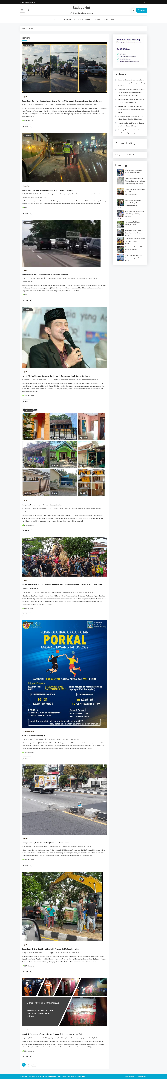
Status (97, 19)
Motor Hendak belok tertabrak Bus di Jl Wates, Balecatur (45, 274)
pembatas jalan (76, 846)
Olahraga (65, 739)
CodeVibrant (81, 1077)
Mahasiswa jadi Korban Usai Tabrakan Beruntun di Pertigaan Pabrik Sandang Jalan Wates (135, 181)
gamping (73, 104)
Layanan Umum (67, 19)
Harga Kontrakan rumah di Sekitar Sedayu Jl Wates (42, 505)
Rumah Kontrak (90, 508)
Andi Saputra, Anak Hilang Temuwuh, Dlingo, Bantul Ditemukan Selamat (133, 202)
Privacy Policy (109, 19)
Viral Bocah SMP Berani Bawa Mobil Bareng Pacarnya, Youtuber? (134, 213)
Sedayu (98, 508)
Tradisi (90, 592)
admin (38, 1038)
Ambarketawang (60, 104)
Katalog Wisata (141, 1077)
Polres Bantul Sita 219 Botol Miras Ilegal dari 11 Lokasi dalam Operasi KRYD (131, 101)
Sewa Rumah (26, 512)
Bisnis (25, 500)
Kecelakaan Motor (27, 281)
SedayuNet (81, 7)
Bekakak (65, 592)
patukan (85, 1038)
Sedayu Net (39, 104)
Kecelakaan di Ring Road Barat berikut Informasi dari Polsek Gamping (50, 949)
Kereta (68, 1038)
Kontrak (67, 508)
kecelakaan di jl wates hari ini (92, 194)
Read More (26, 126)
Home (55, 19)
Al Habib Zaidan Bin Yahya (67, 379)
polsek (85, 592)
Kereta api (74, 1038)
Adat (60, 592)
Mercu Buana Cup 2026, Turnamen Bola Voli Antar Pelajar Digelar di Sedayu (131, 124)
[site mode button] (133, 10)
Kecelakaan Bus (77, 194)
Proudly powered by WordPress (50, 1077)
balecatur (58, 278)
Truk (95, 1038)
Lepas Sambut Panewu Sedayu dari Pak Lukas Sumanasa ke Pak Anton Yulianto (135, 191)
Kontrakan (74, 508)
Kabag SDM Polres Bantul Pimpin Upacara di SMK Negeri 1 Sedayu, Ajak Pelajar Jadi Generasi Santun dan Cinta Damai (131, 92)
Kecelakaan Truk (40, 197)
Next (34, 1065)
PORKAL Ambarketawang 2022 (34, 735)
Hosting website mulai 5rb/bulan (125, 155)
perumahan (81, 508)
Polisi (81, 592)
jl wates (84, 379)
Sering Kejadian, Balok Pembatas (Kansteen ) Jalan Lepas (45, 843)
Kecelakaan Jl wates (90, 104)
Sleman (96, 379)
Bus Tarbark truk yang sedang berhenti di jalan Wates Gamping (47, 190)
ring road (72, 953)
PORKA (71, 739)
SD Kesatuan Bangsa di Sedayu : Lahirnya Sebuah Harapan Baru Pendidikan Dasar (130, 117)
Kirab (76, 592)
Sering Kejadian (86, 846)
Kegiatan (25, 97)
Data (79, 19)
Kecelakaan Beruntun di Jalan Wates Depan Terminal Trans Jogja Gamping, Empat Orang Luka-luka (62, 101)
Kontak (88, 19)
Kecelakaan (26, 186)
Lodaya (80, 1038)
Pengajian (90, 379)
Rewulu (91, 1038)
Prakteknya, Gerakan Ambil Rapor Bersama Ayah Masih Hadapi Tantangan (131, 131)
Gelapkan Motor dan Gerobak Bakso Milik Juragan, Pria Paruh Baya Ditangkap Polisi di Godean (131, 109)
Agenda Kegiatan (28, 731)
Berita (25, 270)
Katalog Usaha (129, 1077)
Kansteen (67, 846)
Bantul (68, 104)
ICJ (63, 846)
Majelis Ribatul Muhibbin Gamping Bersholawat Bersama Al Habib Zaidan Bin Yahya (56, 376)
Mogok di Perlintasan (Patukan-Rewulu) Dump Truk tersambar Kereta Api (52, 1034)
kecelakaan (80, 104)
